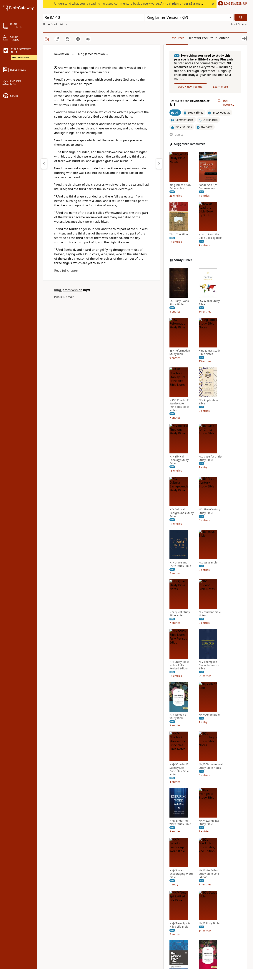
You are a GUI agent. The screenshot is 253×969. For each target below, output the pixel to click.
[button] (232, 4)
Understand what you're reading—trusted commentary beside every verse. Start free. (138, 3)
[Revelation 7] (44, 163)
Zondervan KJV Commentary (208, 186)
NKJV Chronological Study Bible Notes (211, 766)
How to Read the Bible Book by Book (210, 236)
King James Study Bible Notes (180, 186)
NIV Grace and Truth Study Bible (180, 564)
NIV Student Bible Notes (210, 614)
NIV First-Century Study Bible (209, 511)
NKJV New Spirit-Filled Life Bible (179, 925)
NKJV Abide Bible (209, 715)
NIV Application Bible (208, 402)
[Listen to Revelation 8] (88, 39)
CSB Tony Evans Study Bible (179, 302)
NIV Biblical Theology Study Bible (179, 460)
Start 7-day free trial (190, 87)
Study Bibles (183, 260)
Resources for (190, 103)
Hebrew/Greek (198, 38)
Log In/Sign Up (235, 4)
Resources (177, 38)
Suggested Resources (189, 144)
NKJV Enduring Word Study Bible (180, 822)
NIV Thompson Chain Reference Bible (209, 665)
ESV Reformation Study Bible (179, 352)
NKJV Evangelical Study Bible (209, 822)
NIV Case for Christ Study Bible (210, 458)
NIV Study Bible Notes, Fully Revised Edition (179, 665)
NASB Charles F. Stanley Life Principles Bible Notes (179, 405)
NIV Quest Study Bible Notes (179, 614)
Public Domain (64, 297)
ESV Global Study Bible (209, 302)
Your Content (219, 38)
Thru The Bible (178, 234)
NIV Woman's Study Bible (177, 716)
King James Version (68, 290)
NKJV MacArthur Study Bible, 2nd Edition (209, 874)
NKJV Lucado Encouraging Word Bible (181, 874)
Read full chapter (66, 271)
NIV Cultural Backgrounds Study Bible (181, 513)
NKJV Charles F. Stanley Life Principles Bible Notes (179, 769)
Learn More (220, 87)
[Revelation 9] (159, 163)
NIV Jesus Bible (208, 562)
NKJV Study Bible (209, 923)
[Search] (240, 17)
